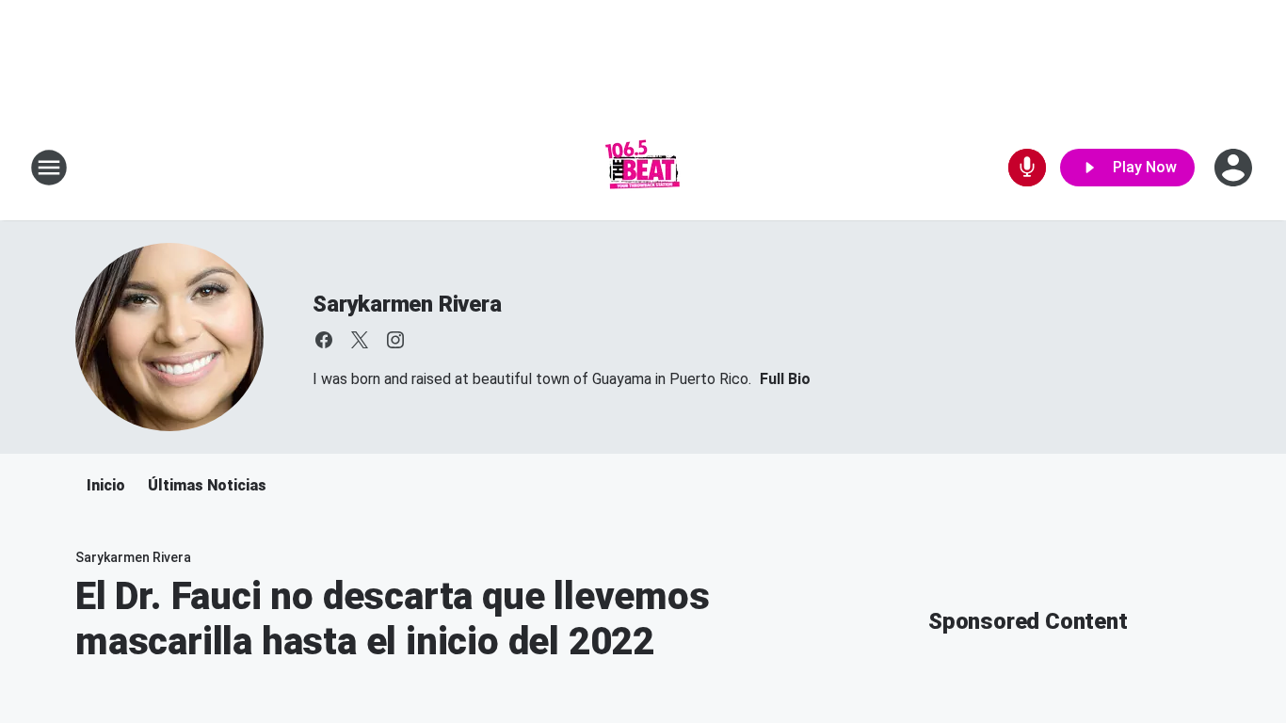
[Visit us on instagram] (395, 340)
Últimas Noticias (207, 485)
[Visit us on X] (359, 340)
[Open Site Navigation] (49, 167)
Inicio (106, 485)
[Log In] (1235, 167)
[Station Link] (643, 168)
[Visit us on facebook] (324, 340)
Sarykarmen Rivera (407, 304)
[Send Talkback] (1027, 167)
